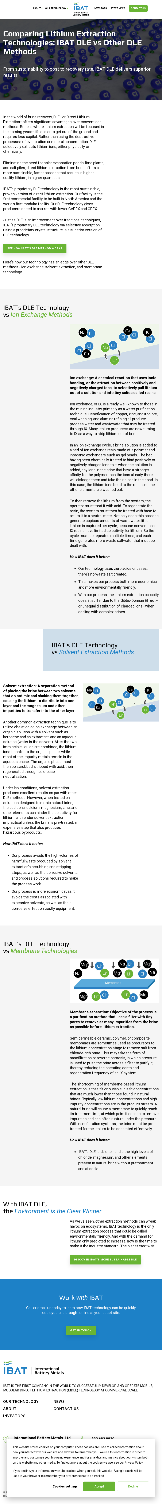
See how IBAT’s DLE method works (34, 248)
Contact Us (138, 8)
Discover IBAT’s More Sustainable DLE (105, 1259)
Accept (99, 1486)
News (59, 1401)
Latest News (117, 8)
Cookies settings (65, 1486)
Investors (100, 8)
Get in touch (81, 1330)
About (37, 8)
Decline (133, 1486)
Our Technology (55, 8)
